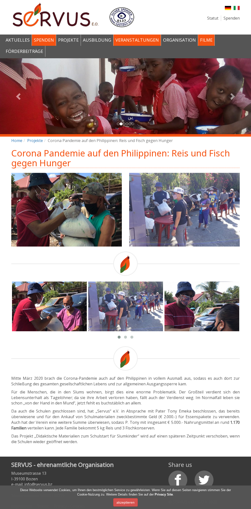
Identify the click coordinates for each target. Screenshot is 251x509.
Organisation (179, 40)
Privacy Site (164, 494)
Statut (212, 18)
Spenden (232, 18)
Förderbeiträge (24, 51)
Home (16, 140)
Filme (206, 40)
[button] (19, 96)
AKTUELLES (18, 40)
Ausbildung (97, 40)
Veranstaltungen (137, 40)
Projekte (68, 40)
